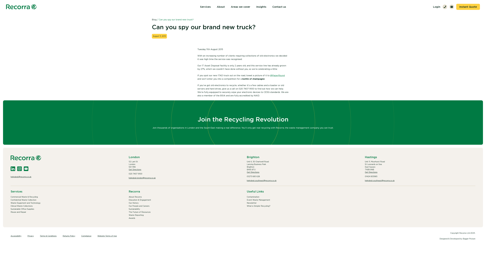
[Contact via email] (451, 7)
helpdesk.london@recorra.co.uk (142, 178)
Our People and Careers (139, 206)
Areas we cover (240, 6)
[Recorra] (21, 6)
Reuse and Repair (18, 212)
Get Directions (135, 170)
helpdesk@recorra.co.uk (21, 177)
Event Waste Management (258, 200)
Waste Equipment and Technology (25, 203)
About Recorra (135, 197)
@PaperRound (277, 75)
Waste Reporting (136, 215)
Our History (134, 203)
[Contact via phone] (445, 7)
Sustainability (134, 209)
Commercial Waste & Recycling (24, 197)
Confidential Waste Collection (23, 200)
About (221, 6)
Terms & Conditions (48, 236)
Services (205, 6)
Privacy (30, 236)
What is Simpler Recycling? (258, 206)
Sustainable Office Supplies (22, 209)
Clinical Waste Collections (22, 206)
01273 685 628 (253, 176)
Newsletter (252, 203)
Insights (261, 6)
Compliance (86, 236)
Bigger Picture (469, 239)
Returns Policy (69, 236)
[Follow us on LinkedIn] (13, 168)
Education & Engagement (140, 200)
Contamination (253, 197)
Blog (154, 19)
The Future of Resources (140, 212)
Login (436, 6)
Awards (132, 218)
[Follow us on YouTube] (26, 168)
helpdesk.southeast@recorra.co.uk (262, 181)
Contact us (279, 6)
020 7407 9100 (135, 174)
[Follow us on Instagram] (19, 168)
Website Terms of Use (107, 236)
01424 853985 (371, 176)
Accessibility (16, 236)
